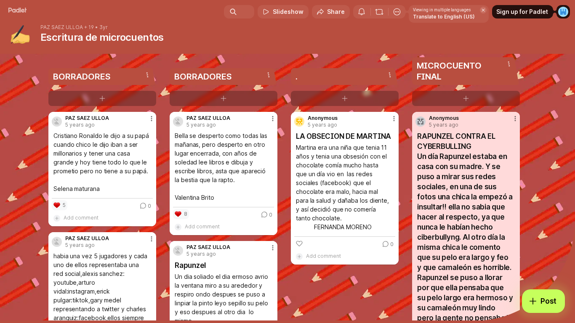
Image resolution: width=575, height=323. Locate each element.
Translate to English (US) (444, 16)
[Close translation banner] (483, 10)
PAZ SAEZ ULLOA (61, 27)
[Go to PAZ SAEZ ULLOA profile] (57, 121)
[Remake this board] (379, 12)
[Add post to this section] (102, 98)
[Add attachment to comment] (56, 217)
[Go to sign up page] (563, 12)
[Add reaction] (299, 243)
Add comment (81, 217)
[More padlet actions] (397, 12)
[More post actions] (151, 118)
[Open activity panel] (361, 12)
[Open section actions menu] (147, 75)
